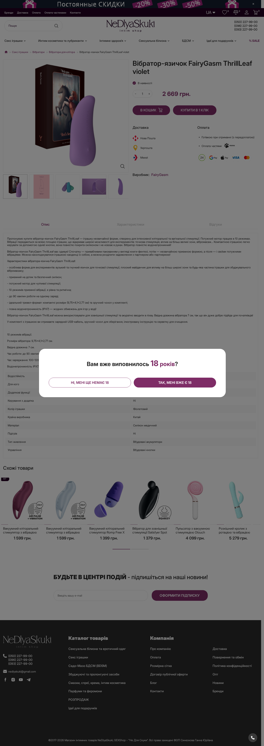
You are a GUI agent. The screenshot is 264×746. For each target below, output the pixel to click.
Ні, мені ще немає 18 (90, 383)
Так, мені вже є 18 (175, 383)
